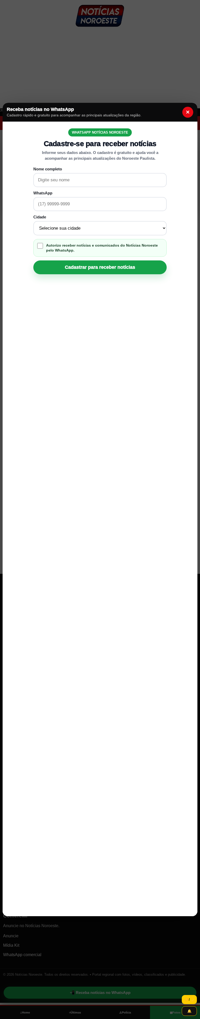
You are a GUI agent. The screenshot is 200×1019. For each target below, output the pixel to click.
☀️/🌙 (189, 1000)
